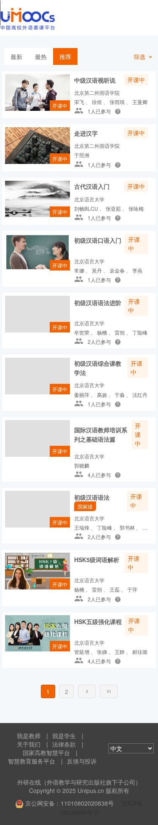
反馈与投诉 (81, 761)
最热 (41, 56)
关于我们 (28, 744)
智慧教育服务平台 (31, 761)
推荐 (65, 56)
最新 (16, 56)
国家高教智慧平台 (46, 752)
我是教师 (28, 735)
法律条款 (64, 744)
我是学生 (64, 735)
